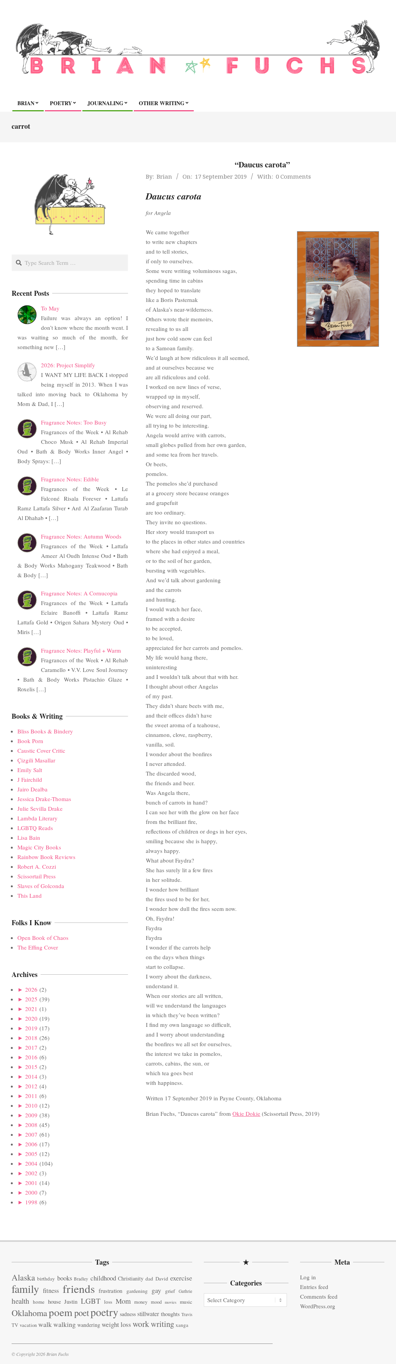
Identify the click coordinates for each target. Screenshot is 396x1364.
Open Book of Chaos (42, 937)
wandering (88, 1324)
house (54, 1301)
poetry (104, 1312)
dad (149, 1278)
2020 (31, 1018)
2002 (31, 1173)
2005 (31, 1154)
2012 (31, 1086)
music (186, 1301)
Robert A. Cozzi (36, 866)
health (20, 1301)
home (38, 1301)
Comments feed (319, 1296)
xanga (182, 1324)
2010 (31, 1105)
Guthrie (185, 1291)
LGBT (91, 1301)
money (140, 1302)
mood (156, 1302)
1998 (31, 1202)
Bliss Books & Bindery (45, 731)
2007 (31, 1134)
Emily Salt (29, 770)
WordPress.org (317, 1306)
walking (64, 1324)
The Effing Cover (37, 947)
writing (162, 1323)
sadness (128, 1314)
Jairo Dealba (32, 789)
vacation (28, 1325)
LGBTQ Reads (35, 828)
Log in (308, 1277)
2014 (31, 1076)
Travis (186, 1314)
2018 (31, 1038)
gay (156, 1290)
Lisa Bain (28, 837)
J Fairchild (29, 779)
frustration (110, 1290)
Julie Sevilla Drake (40, 808)
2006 (31, 1144)
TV (15, 1325)
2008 (31, 1125)
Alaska (23, 1277)
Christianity (130, 1278)
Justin (70, 1301)
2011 (31, 1096)
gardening (137, 1290)
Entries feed (314, 1287)
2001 (31, 1183)
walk (45, 1324)
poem (60, 1312)
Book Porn (30, 741)
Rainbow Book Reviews (46, 857)
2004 (31, 1163)
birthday (46, 1278)
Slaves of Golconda (40, 886)
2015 (31, 1067)
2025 (31, 999)
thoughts (170, 1314)
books (64, 1278)
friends (79, 1288)
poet (81, 1312)
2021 (31, 1009)
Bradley (81, 1279)
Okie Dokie (246, 1113)
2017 (31, 1047)
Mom (123, 1301)
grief (170, 1290)
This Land (29, 895)
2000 (31, 1192)
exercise (181, 1277)
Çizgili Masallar (36, 760)
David (161, 1278)
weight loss (116, 1324)
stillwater (148, 1313)
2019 (31, 1028)
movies (170, 1302)
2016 (31, 1057)
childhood (103, 1278)
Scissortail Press (36, 876)
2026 (31, 989)
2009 (31, 1115)
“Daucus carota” (262, 164)
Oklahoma (29, 1312)
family (25, 1288)
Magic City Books (39, 847)
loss (108, 1301)
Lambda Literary (37, 818)
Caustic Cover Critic (41, 750)
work (141, 1323)
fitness (51, 1290)
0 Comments (293, 176)
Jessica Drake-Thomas (44, 799)
